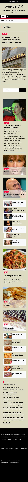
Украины (21, 420)
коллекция (6, 422)
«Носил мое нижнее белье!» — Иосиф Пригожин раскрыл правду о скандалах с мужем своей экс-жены (14, 195)
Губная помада (7, 395)
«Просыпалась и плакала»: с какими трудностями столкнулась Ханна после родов (14, 126)
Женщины (17, 397)
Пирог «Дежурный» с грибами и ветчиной (18, 354)
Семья (18, 415)
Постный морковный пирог (17, 335)
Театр (14, 417)
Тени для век (20, 417)
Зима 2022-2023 (14, 400)
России (14, 412)
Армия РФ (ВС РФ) (13, 384)
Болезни (14, 387)
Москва (9, 407)
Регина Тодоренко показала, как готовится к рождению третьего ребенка (17, 241)
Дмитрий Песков (8, 397)
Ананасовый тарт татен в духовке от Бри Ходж (17, 367)
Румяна (5, 415)
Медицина (20, 405)
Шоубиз (7, 123)
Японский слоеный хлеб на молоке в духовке (17, 341)
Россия (19, 412)
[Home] (3, 16)
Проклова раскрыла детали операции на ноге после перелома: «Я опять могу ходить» (14, 172)
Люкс (14, 405)
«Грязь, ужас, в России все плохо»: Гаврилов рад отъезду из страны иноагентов (17, 209)
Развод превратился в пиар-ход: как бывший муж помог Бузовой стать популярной (17, 203)
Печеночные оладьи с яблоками (18, 361)
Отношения (6, 410)
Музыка (21, 407)
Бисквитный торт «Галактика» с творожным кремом (13, 327)
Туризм (5, 420)
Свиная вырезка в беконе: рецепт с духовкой (17, 374)
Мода (4, 407)
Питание (13, 410)
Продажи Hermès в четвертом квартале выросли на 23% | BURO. (12, 39)
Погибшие (19, 410)
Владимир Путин (8, 392)
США (9, 415)
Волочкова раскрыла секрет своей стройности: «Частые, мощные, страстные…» (17, 228)
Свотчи (13, 415)
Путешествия (7, 412)
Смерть (22, 415)
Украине (16, 420)
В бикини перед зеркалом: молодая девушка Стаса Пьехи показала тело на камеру (18, 216)
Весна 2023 (6, 390)
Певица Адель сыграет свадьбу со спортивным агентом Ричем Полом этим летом (17, 222)
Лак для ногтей (7, 405)
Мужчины (15, 407)
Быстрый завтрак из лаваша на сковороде (12, 304)
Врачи (15, 392)
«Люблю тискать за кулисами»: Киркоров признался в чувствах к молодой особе (17, 235)
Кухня (6, 272)
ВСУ (19, 387)
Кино (14, 402)
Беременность (7, 387)
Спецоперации (7, 417)
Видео (12, 390)
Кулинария (19, 402)
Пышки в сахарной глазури (17, 348)
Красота (5, 33)
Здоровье (6, 400)
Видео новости (19, 390)
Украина (10, 420)
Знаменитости (7, 402)
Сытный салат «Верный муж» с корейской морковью (13, 276)
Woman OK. (14, 7)
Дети (14, 395)
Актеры (5, 384)
